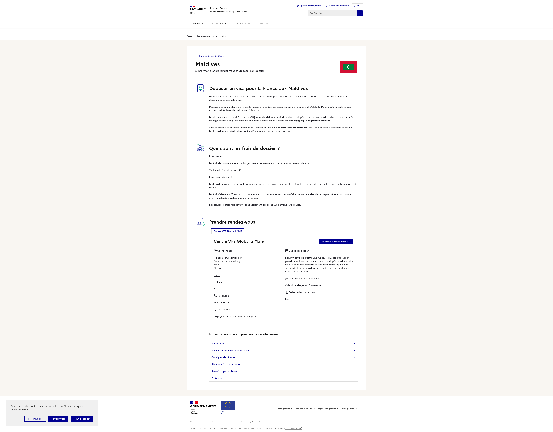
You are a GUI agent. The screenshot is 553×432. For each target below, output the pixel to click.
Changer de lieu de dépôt (211, 56)
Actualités (263, 23)
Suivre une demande (339, 5)
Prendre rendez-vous (206, 36)
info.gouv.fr (284, 408)
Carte (217, 275)
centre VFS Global (309, 107)
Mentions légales (248, 422)
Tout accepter (82, 418)
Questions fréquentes (310, 5)
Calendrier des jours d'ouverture (303, 285)
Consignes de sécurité (223, 357)
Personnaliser (35, 418)
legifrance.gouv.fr (327, 408)
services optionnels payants (229, 204)
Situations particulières (224, 371)
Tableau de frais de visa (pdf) (225, 170)
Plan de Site (195, 422)
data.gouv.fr (348, 408)
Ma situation (217, 23)
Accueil (190, 36)
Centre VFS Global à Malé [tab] (228, 231)
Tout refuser (58, 418)
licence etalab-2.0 (292, 428)
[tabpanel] (283, 280)
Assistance (217, 378)
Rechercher (360, 13)
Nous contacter (265, 422)
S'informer (195, 23)
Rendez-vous (218, 343)
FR (358, 5)
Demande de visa (242, 23)
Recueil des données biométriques (230, 350)
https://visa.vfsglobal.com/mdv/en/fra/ (235, 316)
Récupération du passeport (226, 364)
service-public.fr (304, 408)
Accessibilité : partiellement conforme (220, 422)
